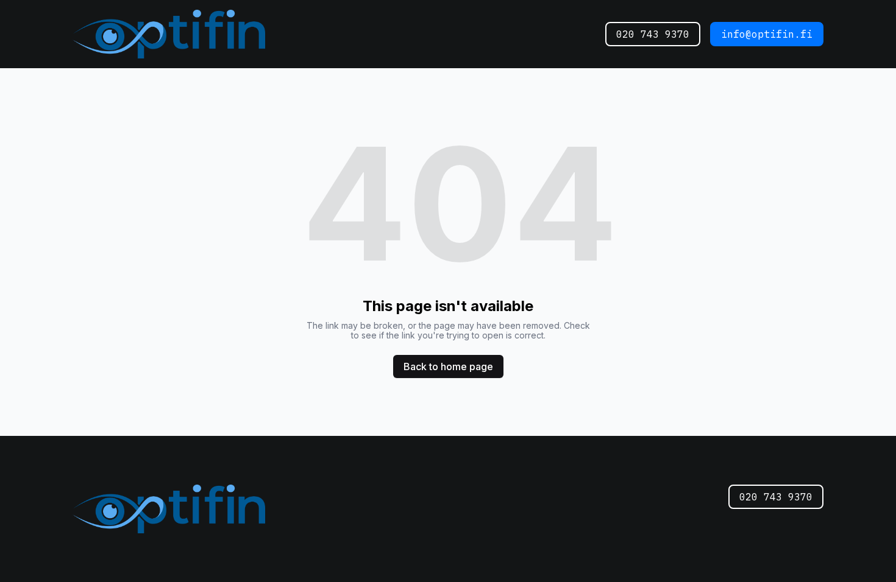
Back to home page (448, 366)
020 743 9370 (652, 34)
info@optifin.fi (766, 34)
